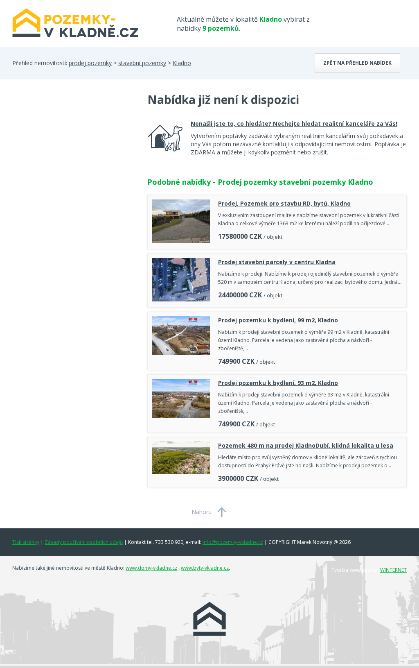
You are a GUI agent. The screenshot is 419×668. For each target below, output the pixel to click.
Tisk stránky (25, 542)
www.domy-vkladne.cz (151, 567)
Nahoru (201, 512)
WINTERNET (393, 569)
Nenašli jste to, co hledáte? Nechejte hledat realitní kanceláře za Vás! (294, 123)
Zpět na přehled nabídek (357, 62)
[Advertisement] (73, 157)
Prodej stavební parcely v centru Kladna (277, 262)
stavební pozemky (142, 63)
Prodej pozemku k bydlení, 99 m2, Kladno (278, 320)
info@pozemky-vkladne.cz (233, 542)
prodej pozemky (90, 63)
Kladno (182, 63)
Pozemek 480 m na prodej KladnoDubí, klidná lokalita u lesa (305, 445)
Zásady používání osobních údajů (84, 542)
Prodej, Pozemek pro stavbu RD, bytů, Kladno (284, 203)
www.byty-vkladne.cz (205, 567)
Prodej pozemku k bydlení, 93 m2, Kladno (278, 383)
